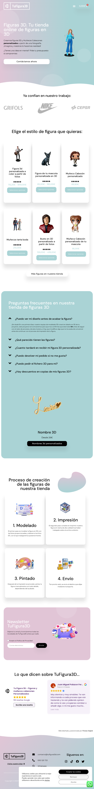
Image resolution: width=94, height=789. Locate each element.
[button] (74, 6)
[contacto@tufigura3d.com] (33, 754)
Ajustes (73, 782)
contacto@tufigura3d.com (49, 754)
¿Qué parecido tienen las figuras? (35, 340)
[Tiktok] (72, 761)
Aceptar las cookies (73, 772)
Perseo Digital (87, 731)
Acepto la (21, 641)
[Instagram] (66, 761)
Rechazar (73, 777)
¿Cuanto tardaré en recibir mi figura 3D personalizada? (48, 348)
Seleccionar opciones (17, 190)
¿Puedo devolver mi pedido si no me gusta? (41, 355)
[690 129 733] (33, 760)
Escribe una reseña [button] (24, 705)
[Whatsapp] (33, 766)
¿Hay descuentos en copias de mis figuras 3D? (43, 371)
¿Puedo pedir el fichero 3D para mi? (36, 363)
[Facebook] (77, 761)
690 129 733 (43, 760)
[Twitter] (83, 761)
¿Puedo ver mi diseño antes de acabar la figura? (43, 319)
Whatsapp (42, 766)
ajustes (47, 780)
